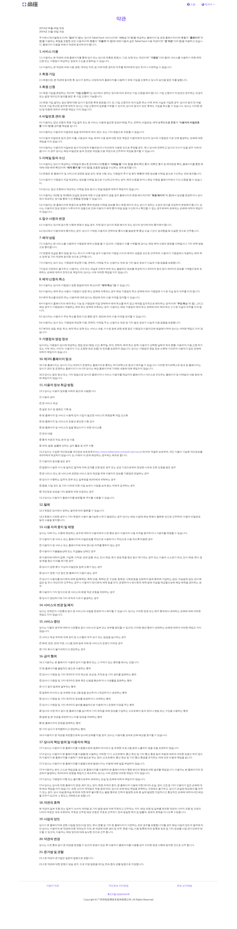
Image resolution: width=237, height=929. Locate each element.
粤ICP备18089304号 (118, 894)
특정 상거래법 (184, 885)
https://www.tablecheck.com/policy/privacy (117, 451)
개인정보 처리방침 (119, 885)
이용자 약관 (52, 885)
